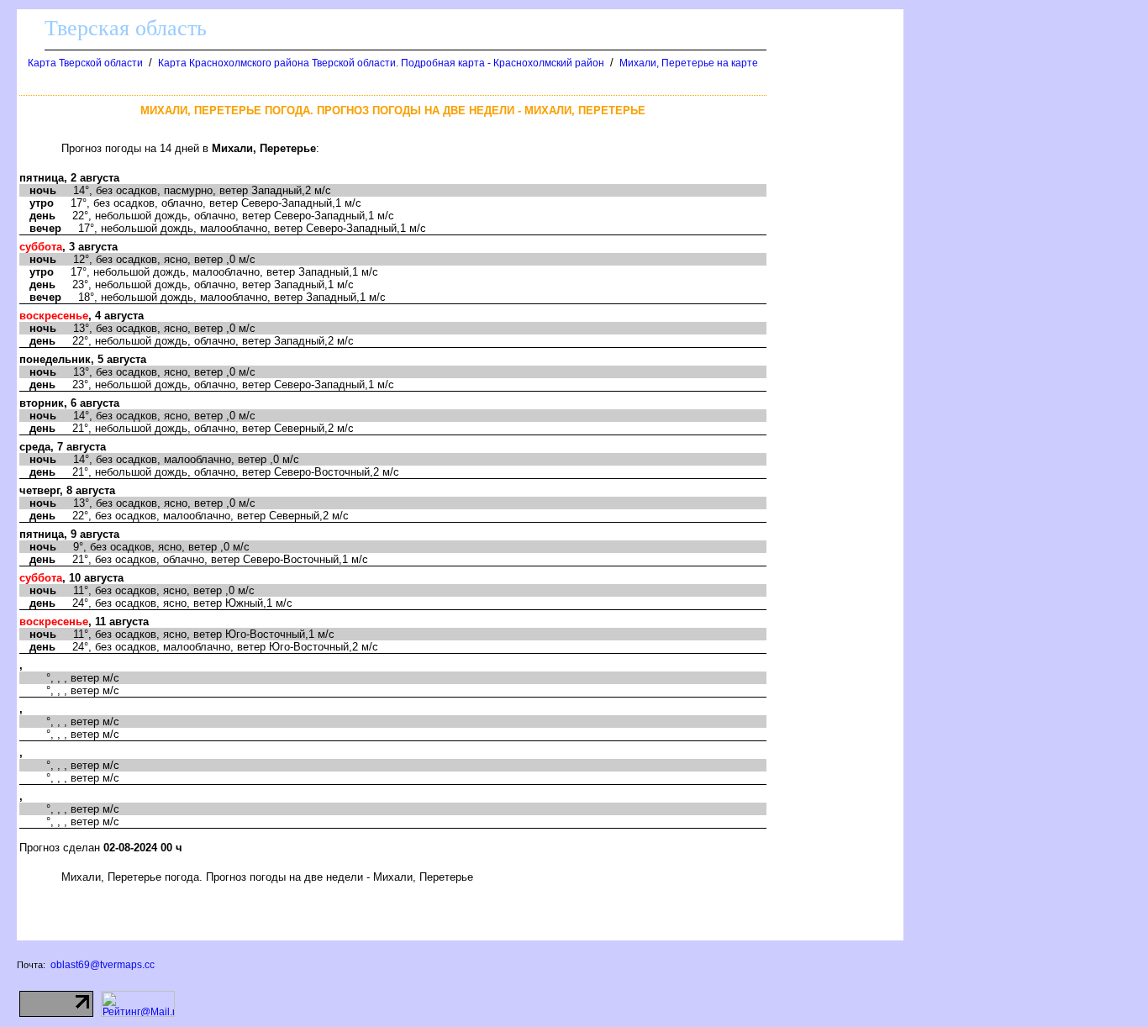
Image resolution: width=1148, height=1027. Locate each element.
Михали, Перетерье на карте (688, 63)
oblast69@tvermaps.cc (102, 965)
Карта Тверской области (85, 63)
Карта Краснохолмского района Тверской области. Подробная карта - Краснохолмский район (381, 63)
